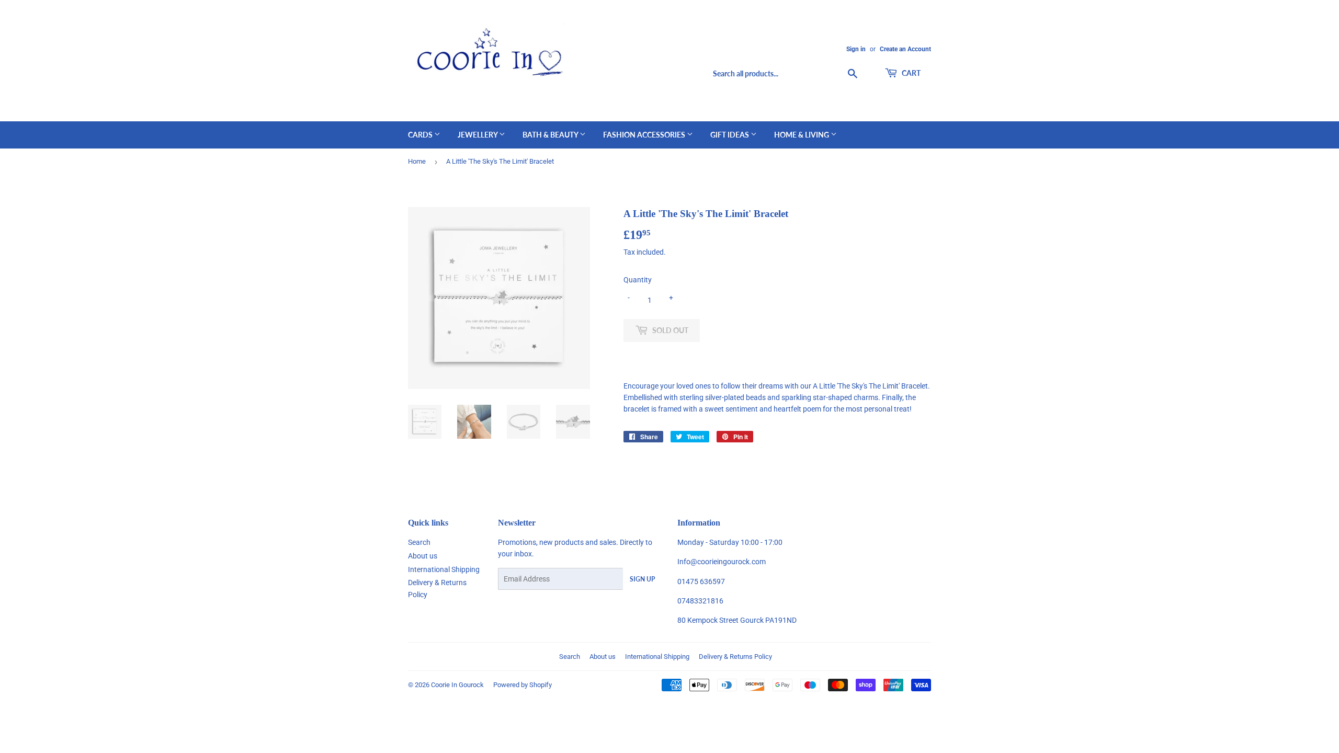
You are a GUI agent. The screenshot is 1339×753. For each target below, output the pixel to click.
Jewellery (478, 134)
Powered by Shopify (522, 685)
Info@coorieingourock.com (721, 561)
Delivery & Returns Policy (735, 656)
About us (422, 556)
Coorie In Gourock (457, 685)
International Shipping (444, 569)
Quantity (637, 280)
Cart (910, 73)
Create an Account (905, 49)
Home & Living (802, 134)
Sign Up (642, 579)
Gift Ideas (730, 134)
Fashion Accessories (645, 134)
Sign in (856, 49)
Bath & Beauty (551, 134)
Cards (421, 134)
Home (417, 161)
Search (419, 542)
